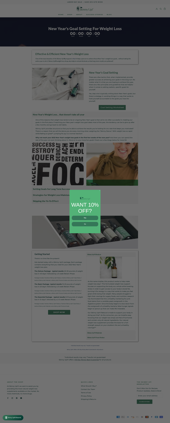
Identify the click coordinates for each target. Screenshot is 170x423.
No (85, 224)
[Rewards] (13, 417)
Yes (85, 218)
